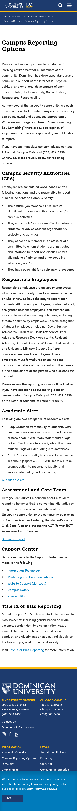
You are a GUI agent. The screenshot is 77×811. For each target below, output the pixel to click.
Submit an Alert (13, 479)
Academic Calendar (14, 752)
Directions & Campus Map (18, 727)
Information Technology (24, 570)
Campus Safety (12, 21)
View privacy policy (41, 788)
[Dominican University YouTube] (18, 735)
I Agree (12, 798)
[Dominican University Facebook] (11, 735)
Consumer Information (54, 769)
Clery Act (46, 764)
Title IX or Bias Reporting (26, 650)
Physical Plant (18, 596)
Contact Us (9, 721)
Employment (10, 769)
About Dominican (13, 16)
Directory (8, 764)
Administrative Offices (38, 16)
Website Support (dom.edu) (27, 583)
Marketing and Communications (30, 577)
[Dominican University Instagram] (5, 735)
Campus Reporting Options (19, 758)
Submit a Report (13, 539)
